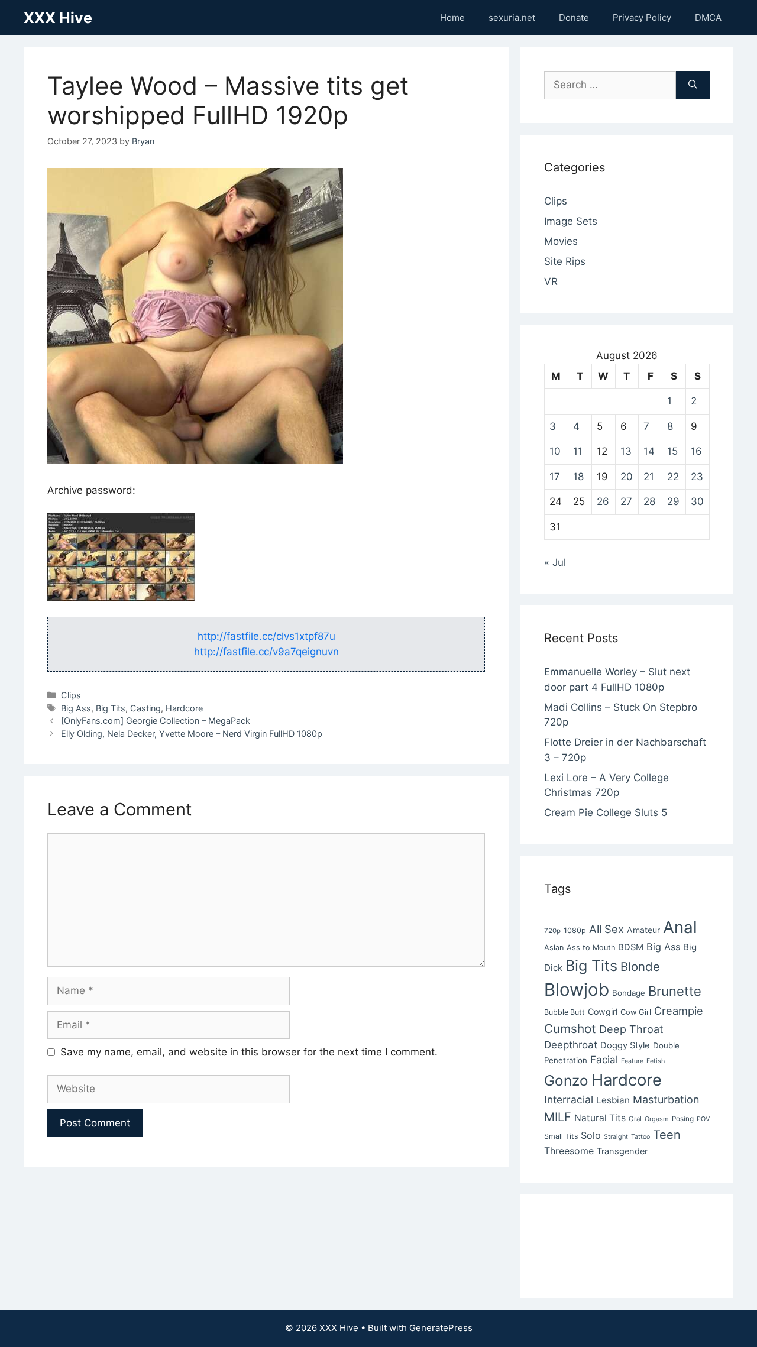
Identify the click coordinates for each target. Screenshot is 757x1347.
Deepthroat (570, 1045)
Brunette (674, 991)
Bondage (628, 993)
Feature (632, 1061)
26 (603, 501)
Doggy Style (625, 1045)
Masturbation (666, 1099)
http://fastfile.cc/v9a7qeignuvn (266, 652)
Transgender (622, 1151)
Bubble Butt (564, 1012)
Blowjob (576, 989)
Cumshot (570, 1028)
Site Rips (564, 261)
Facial (604, 1060)
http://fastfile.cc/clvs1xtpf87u (266, 636)
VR (551, 281)
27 (626, 501)
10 (555, 451)
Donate (574, 17)
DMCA (708, 17)
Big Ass (76, 708)
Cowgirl (602, 1011)
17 (554, 477)
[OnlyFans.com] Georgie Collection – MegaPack (155, 720)
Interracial (568, 1099)
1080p (575, 930)
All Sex (606, 928)
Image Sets (570, 221)
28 (649, 501)
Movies (561, 241)
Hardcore (184, 708)
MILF (557, 1117)
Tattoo (640, 1137)
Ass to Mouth (591, 947)
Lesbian (613, 1100)
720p (552, 931)
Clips (71, 695)
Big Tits (110, 708)
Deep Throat (631, 1028)
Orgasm (657, 1119)
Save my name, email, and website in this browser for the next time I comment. (249, 1052)
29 (673, 501)
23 (697, 477)
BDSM (630, 947)
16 (696, 451)
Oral (635, 1119)
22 (673, 477)
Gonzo (566, 1080)
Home (452, 17)
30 (697, 501)
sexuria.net (512, 17)
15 (672, 451)
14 (649, 451)
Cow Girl (635, 1012)
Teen (667, 1135)
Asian (554, 947)
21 (648, 477)
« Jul (555, 562)
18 (578, 477)
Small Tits (561, 1136)
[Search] (693, 85)
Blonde (640, 966)
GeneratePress (441, 1327)
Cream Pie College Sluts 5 (605, 812)
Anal (680, 927)
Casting (145, 708)
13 (626, 451)
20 (626, 477)
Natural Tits (600, 1117)
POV (703, 1119)
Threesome (569, 1151)
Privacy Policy (642, 17)
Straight (616, 1137)
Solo (591, 1135)
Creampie (678, 1010)
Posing (683, 1119)
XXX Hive (58, 18)
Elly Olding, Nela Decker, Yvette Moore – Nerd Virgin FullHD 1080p (191, 733)
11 (578, 451)
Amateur (643, 930)
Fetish (655, 1061)
